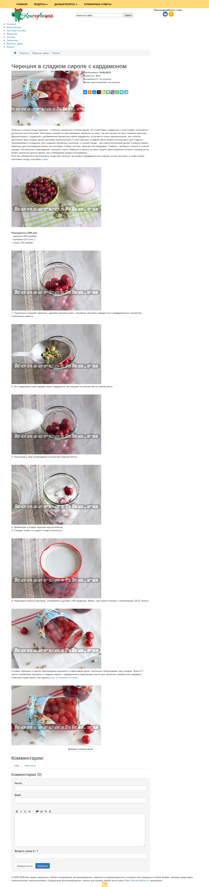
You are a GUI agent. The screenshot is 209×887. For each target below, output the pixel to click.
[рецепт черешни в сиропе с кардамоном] (56, 744)
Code (41, 811)
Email (18, 795)
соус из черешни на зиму (63, 677)
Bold (16, 811)
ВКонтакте (30, 765)
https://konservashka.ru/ (137, 880)
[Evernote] (108, 92)
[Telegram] (126, 92)
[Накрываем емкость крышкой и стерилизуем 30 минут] (56, 597)
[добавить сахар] (56, 453)
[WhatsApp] (117, 92)
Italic (21, 811)
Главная (21, 4)
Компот (10, 46)
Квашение (12, 33)
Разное (56, 52)
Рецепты (39, 4)
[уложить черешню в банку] (56, 309)
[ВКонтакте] (85, 92)
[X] (99, 92)
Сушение (11, 23)
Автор (18, 783)
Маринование (14, 27)
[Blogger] (103, 92)
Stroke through (29, 811)
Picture (50, 811)
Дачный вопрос (64, 4)
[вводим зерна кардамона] (56, 383)
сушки (44, 159)
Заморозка (12, 40)
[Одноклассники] (90, 92)
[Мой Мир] (94, 92)
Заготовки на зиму (16, 30)
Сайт (16, 765)
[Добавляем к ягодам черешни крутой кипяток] (56, 523)
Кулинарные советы (97, 4)
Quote (37, 811)
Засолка (11, 37)
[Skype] (122, 92)
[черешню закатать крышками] (56, 667)
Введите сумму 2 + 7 (26, 850)
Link (45, 811)
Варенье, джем (15, 43)
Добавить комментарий (80, 748)
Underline (25, 811)
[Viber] (112, 92)
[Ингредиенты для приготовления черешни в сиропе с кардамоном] (56, 226)
